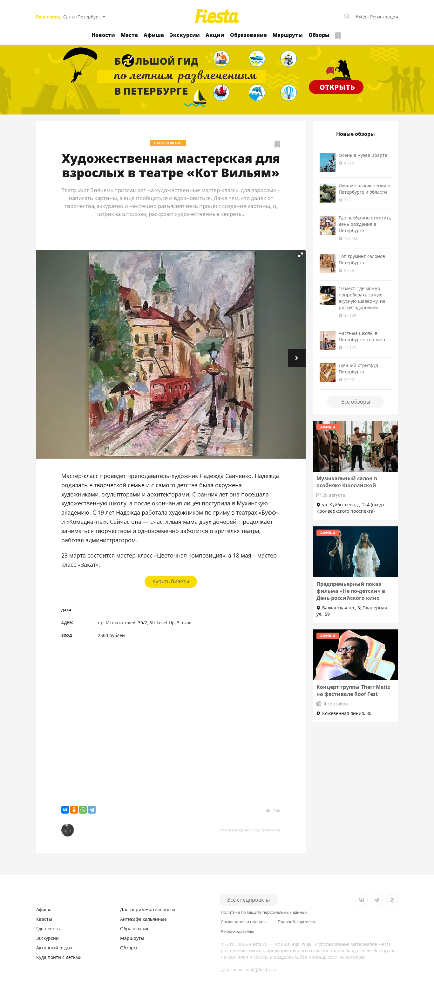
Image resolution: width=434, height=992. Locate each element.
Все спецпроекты (248, 899)
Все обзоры (355, 401)
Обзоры (319, 34)
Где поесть (48, 929)
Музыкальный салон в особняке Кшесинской (346, 482)
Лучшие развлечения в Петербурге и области (364, 189)
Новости (103, 34)
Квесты (44, 919)
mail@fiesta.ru (260, 970)
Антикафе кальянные (143, 919)
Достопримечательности (147, 909)
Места (129, 34)
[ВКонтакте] (65, 810)
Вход (361, 16)
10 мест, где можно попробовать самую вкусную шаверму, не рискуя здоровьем (362, 297)
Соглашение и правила (244, 922)
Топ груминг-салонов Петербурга (362, 259)
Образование (248, 34)
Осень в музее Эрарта (363, 155)
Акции (215, 34)
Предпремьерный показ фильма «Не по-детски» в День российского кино (350, 590)
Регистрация (384, 17)
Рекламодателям (237, 931)
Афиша (154, 34)
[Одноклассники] (74, 810)
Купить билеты (171, 581)
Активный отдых (54, 948)
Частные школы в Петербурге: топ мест (362, 336)
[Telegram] (92, 810)
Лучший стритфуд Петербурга (358, 368)
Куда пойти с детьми (59, 957)
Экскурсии (185, 34)
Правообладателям (297, 922)
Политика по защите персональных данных (264, 912)
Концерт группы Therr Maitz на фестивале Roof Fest (353, 690)
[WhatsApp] (83, 810)
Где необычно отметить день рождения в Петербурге (365, 224)
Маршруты (288, 34)
